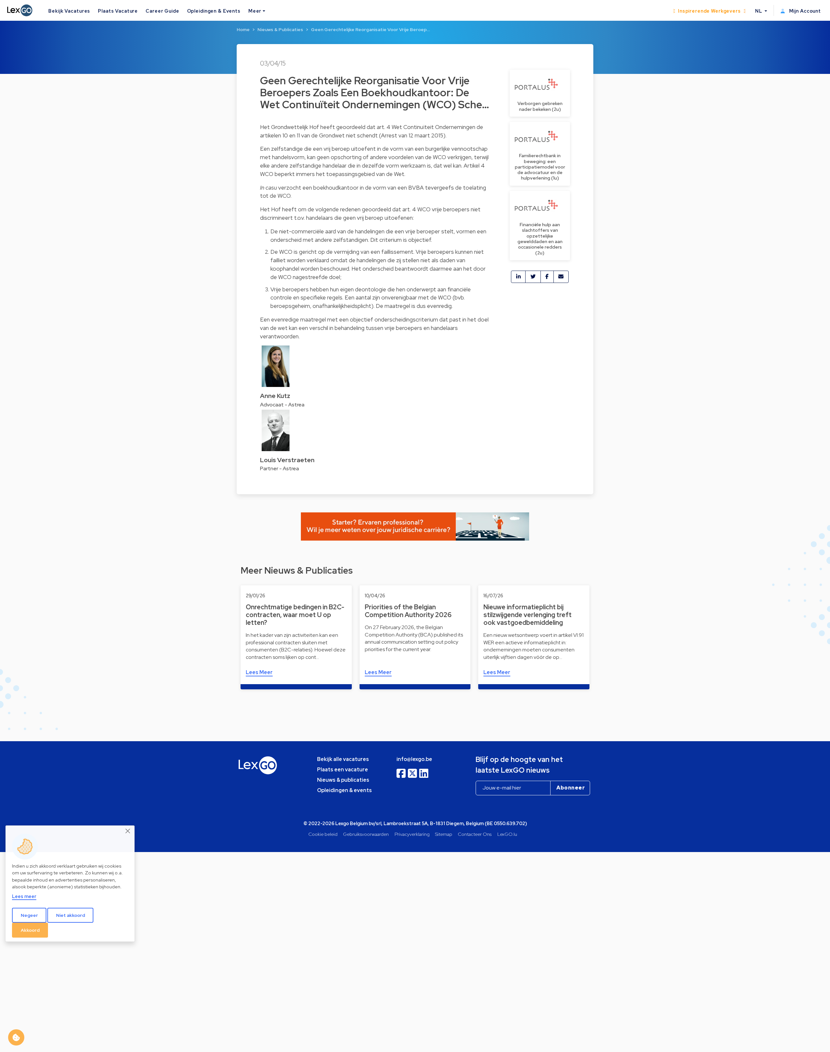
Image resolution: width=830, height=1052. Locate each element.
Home (243, 29)
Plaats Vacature (118, 11)
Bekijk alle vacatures (343, 759)
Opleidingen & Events (214, 11)
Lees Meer (259, 672)
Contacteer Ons (475, 834)
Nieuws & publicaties (343, 780)
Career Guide (162, 11)
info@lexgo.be (414, 759)
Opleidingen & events (344, 790)
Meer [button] (254, 11)
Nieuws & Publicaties (280, 29)
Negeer (29, 915)
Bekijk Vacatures (69, 11)
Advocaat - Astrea (282, 404)
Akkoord (30, 930)
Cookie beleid (323, 834)
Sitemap (443, 834)
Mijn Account (804, 11)
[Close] (128, 831)
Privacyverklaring (412, 834)
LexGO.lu (507, 834)
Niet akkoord (70, 915)
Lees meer (24, 896)
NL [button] (759, 11)
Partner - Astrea (279, 468)
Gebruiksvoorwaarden (366, 834)
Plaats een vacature (342, 769)
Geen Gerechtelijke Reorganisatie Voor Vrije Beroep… (370, 29)
